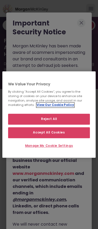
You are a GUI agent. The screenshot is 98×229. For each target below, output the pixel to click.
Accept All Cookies (49, 132)
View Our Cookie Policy (55, 105)
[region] (48, 114)
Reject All (49, 119)
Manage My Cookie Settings (49, 146)
